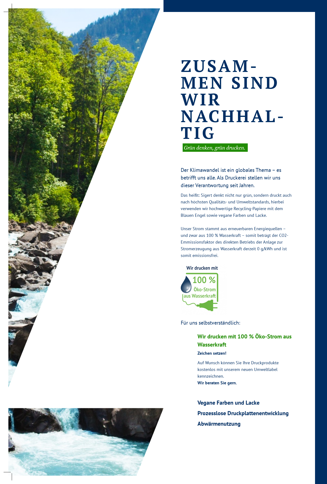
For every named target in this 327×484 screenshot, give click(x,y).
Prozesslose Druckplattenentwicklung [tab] (243, 413)
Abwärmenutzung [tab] (219, 423)
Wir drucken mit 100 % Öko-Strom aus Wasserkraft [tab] (244, 340)
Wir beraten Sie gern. (217, 383)
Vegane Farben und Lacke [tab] (228, 402)
